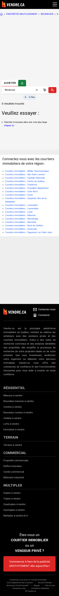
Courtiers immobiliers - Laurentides (22, 208)
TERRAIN (10, 437)
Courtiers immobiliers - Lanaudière (21, 205)
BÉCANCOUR (47, 14)
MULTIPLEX (12, 485)
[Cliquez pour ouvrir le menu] (54, 4)
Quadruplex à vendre (14, 504)
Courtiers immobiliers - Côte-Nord (21, 191)
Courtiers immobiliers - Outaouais (21, 229)
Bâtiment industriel (13, 477)
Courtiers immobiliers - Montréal (20, 222)
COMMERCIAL (14, 452)
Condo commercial (13, 471)
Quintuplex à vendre (14, 509)
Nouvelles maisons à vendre (18, 401)
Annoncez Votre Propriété (17, 585)
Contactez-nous (19, 588)
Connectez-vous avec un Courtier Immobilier (28, 580)
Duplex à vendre (11, 492)
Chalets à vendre (12, 418)
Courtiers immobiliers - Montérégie (21, 218)
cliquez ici (9, 125)
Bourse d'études (45, 583)
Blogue (37, 585)
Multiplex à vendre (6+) (15, 515)
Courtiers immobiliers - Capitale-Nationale (25, 178)
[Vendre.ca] (16, 312)
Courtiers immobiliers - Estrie (19, 195)
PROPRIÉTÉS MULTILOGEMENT (21, 14)
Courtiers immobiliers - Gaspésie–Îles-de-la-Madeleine (26, 200)
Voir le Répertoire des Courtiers (20, 583)
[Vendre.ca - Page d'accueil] (2, 14)
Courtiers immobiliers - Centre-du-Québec (25, 181)
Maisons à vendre (12, 395)
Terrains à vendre (12, 445)
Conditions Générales (40, 588)
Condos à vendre (12, 406)
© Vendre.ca (30, 591)
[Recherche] (52, 90)
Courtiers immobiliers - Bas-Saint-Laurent (25, 174)
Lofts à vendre (11, 423)
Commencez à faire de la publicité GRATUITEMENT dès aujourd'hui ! (29, 563)
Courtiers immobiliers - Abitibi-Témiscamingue (27, 171)
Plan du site (50, 585)
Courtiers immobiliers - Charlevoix (21, 184)
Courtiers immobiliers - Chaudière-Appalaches (27, 188)
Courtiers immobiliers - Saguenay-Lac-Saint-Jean (28, 232)
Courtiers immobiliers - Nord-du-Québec (24, 225)
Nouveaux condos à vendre (18, 412)
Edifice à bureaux (12, 466)
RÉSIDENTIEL (14, 388)
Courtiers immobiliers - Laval (18, 212)
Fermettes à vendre (13, 429)
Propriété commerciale (15, 460)
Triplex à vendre (11, 498)
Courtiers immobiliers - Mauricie (20, 215)
